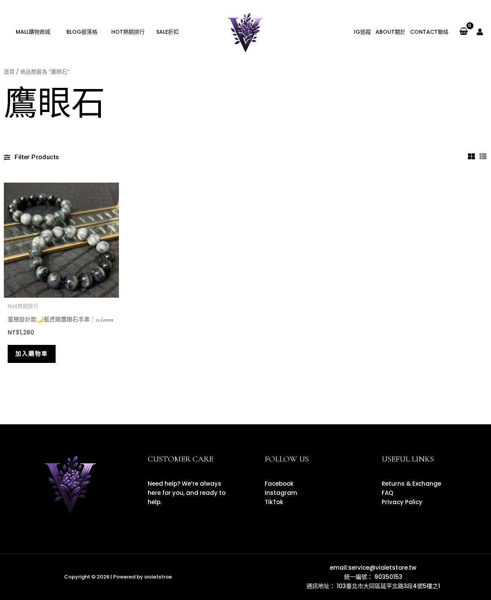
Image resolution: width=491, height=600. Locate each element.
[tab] (472, 156)
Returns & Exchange (411, 484)
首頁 (9, 72)
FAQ (387, 493)
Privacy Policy (402, 502)
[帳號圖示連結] (479, 31)
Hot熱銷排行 (23, 306)
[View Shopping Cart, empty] (463, 32)
